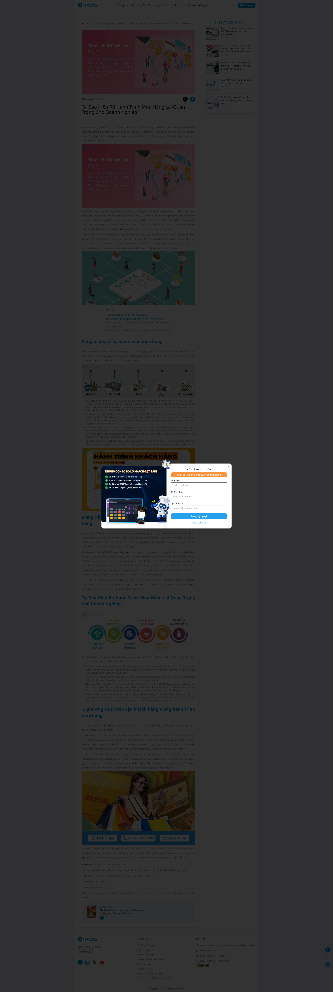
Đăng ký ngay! (199, 516)
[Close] (228, 467)
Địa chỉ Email (177, 503)
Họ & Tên (175, 480)
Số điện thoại (177, 492)
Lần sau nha (199, 522)
